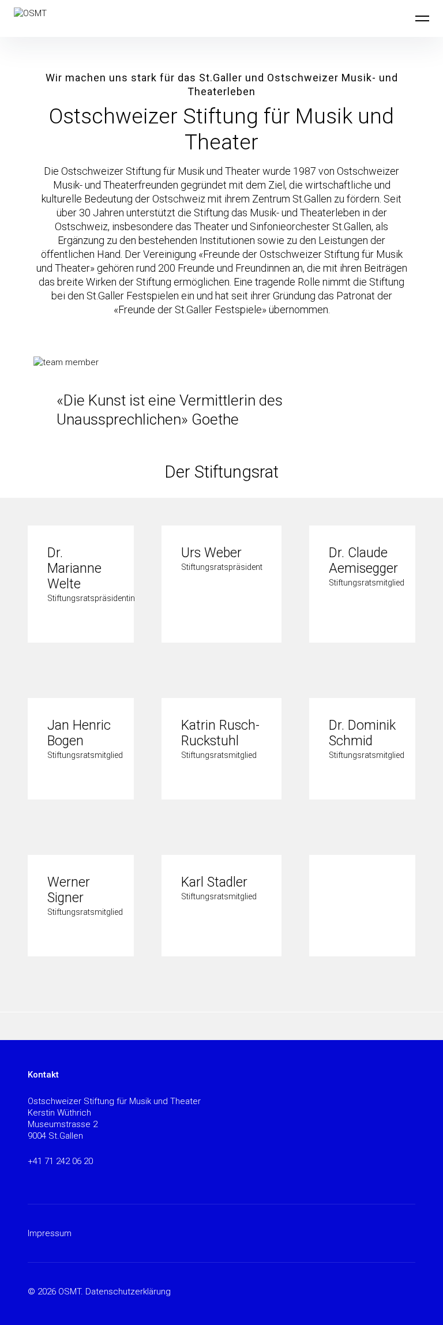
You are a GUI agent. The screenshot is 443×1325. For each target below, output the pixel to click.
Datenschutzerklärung (128, 1291)
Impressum (50, 1233)
